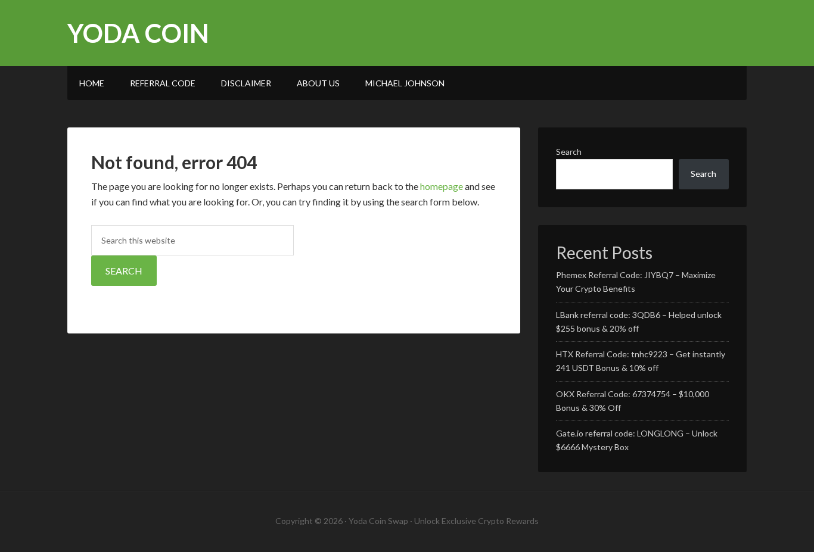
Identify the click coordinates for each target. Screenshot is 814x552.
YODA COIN (138, 33)
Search (569, 151)
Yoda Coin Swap (378, 521)
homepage (441, 186)
